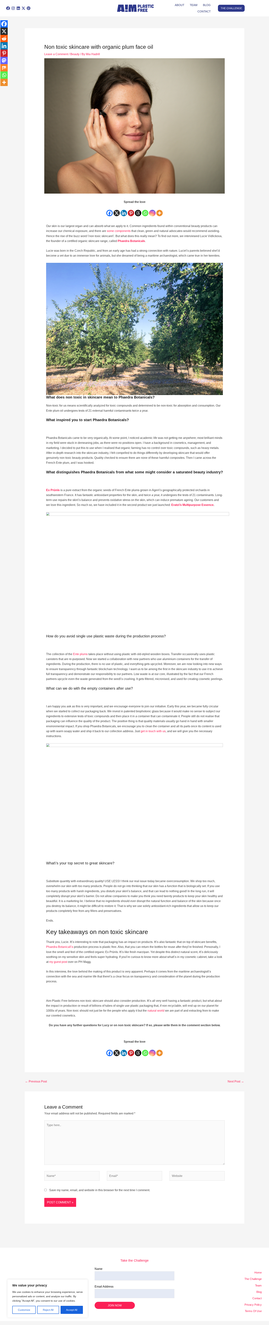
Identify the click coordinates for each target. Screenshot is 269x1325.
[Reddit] (4, 38)
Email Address (104, 1286)
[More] (159, 210)
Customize (24, 1309)
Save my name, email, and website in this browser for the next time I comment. (99, 1190)
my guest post (58, 961)
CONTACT (204, 11)
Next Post (236, 1081)
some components (119, 230)
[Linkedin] (124, 210)
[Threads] (138, 210)
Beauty (74, 54)
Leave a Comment (56, 54)
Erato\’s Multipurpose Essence (192, 504)
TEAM (193, 5)
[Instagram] (152, 210)
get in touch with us (153, 731)
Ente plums (80, 654)
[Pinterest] (131, 210)
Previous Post (36, 1081)
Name (98, 1268)
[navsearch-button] (64, 8)
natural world (155, 1010)
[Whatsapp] (145, 210)
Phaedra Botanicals (131, 241)
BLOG (207, 5)
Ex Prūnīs (53, 490)
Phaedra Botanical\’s (59, 946)
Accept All (71, 1309)
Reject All (48, 1309)
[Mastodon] (4, 60)
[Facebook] (109, 210)
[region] (47, 1298)
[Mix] (4, 67)
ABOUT (179, 5)
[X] (116, 210)
